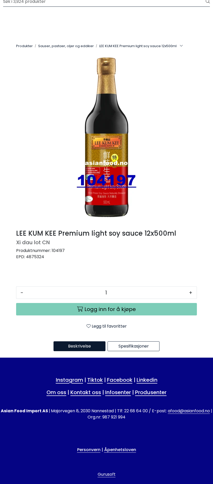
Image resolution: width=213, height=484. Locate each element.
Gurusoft (107, 474)
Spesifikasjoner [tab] (133, 346)
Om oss (56, 392)
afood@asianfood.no (189, 411)
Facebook (119, 380)
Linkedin (147, 380)
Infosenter (118, 392)
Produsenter (151, 392)
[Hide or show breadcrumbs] (181, 46)
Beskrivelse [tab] (79, 346)
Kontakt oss (85, 392)
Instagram (69, 380)
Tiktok (95, 380)
